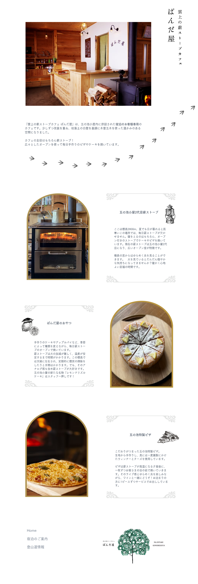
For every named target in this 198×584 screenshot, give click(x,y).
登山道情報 (35, 547)
